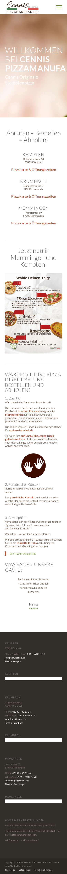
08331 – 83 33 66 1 (22, 773)
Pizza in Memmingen (15, 784)
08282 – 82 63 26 (21, 711)
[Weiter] (54, 582)
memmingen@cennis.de (17, 780)
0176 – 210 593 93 (27, 777)
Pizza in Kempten (13, 661)
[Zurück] (13, 582)
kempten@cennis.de (15, 657)
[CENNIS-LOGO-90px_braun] (28, 7)
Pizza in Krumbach (14, 723)
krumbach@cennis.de (15, 719)
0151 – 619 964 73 (27, 715)
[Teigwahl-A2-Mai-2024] (33, 313)
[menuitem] (57, 7)
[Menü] (57, 7)
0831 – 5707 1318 (35, 654)
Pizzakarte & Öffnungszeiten (33, 169)
